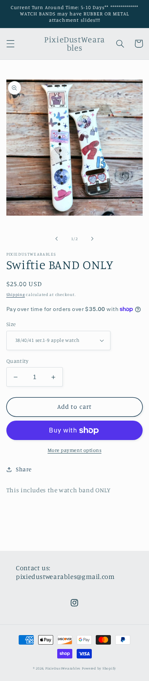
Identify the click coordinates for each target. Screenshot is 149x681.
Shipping (15, 294)
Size (11, 324)
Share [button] (24, 469)
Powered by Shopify (99, 668)
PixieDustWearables (63, 668)
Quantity (17, 361)
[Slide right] (92, 238)
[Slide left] (56, 238)
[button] (10, 43)
